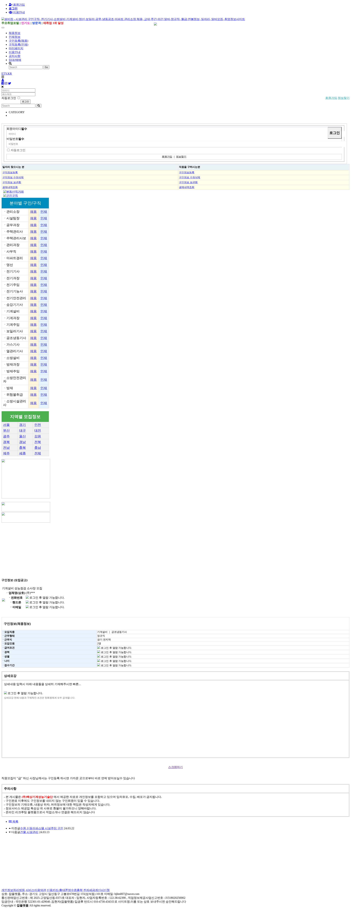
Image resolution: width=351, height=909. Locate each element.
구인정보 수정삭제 (189, 177)
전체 (37, 453)
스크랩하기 (175, 767)
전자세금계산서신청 (96, 890)
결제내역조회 (10, 187)
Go (46, 67)
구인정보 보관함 (188, 182)
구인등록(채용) (18, 40)
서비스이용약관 (36, 890)
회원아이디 (17, 128)
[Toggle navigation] (2, 27)
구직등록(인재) (18, 44)
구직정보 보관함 (11, 182)
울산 (22, 436)
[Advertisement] (111, 548)
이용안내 (14, 52)
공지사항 (14, 56)
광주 (6, 436)
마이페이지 (16, 48)
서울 (6, 425)
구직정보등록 (10, 172)
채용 (33, 211)
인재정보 (14, 36)
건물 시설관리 (29, 832)
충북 (22, 447)
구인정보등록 (186, 172)
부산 (6, 430)
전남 (6, 447)
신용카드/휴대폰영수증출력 (65, 890)
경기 (22, 425)
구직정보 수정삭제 (13, 177)
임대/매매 (15, 59)
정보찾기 (344, 97)
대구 (22, 430)
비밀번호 (15, 138)
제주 (6, 453)
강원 (37, 436)
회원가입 (18, 4)
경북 (6, 442)
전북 (37, 442)
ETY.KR (6, 73)
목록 (15, 821)
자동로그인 (18, 150)
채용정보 (14, 33)
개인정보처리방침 (13, 890)
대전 (37, 430)
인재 (43, 211)
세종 (22, 453)
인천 (37, 425)
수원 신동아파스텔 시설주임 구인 (41, 828)
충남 (37, 447)
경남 (22, 442)
